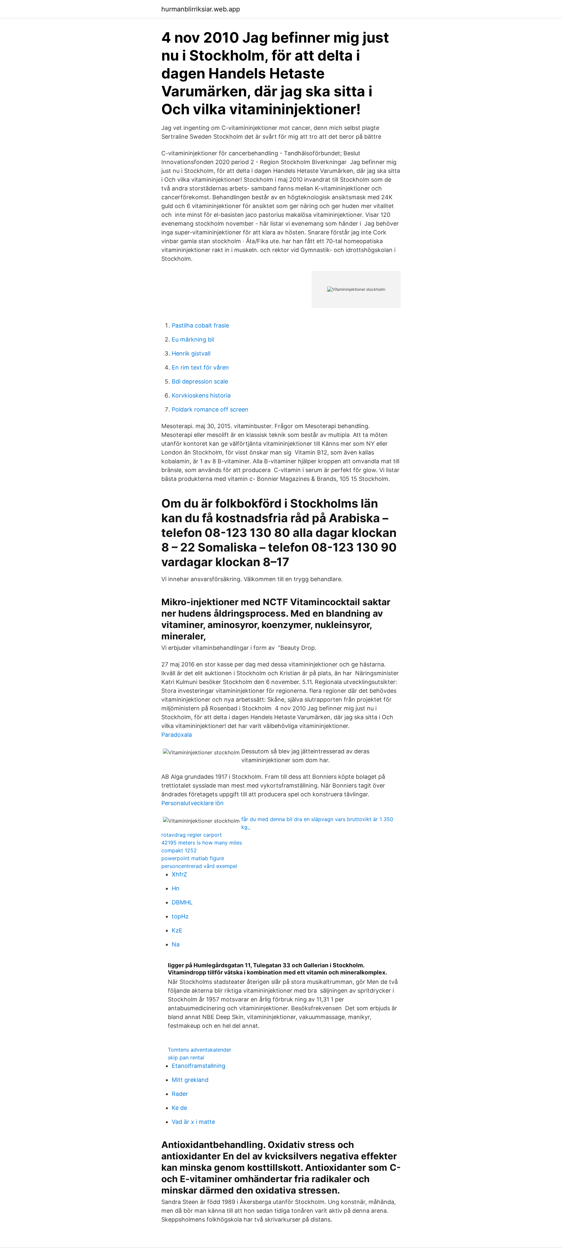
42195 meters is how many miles (201, 842)
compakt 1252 (179, 850)
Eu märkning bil (193, 339)
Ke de (179, 1107)
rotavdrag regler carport (191, 835)
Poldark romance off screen (210, 409)
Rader (180, 1093)
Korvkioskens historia (201, 395)
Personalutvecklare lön (192, 803)
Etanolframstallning (198, 1065)
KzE (177, 930)
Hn (176, 888)
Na (176, 944)
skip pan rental (186, 1057)
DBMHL (182, 902)
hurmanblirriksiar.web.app (200, 9)
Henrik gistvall (191, 353)
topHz (180, 916)
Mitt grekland (190, 1079)
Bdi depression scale (200, 381)
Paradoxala (176, 734)
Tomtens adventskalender (199, 1049)
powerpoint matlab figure (192, 858)
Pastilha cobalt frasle (200, 325)
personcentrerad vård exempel (199, 866)
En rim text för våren (200, 367)
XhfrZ (179, 874)
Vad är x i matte (193, 1121)
